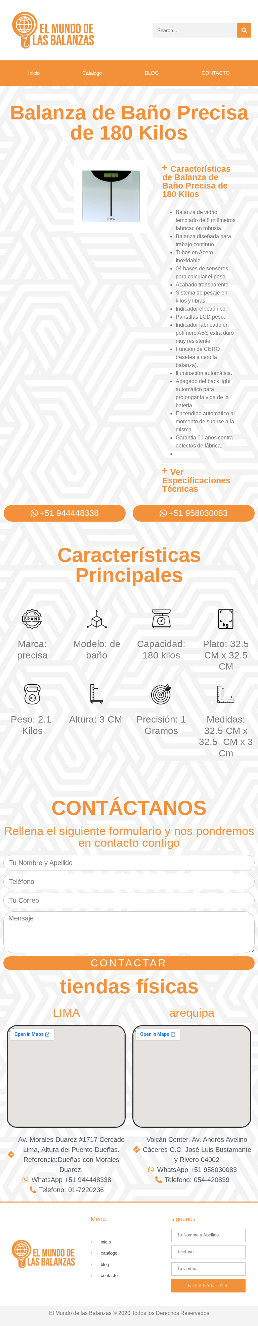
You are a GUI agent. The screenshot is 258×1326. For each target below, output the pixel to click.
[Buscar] (244, 30)
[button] (200, 181)
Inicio (34, 73)
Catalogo (92, 73)
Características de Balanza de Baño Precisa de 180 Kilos (196, 181)
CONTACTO (216, 73)
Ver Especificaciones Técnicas (196, 480)
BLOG (152, 73)
